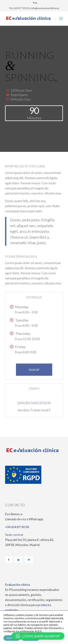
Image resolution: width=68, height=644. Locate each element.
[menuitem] (35, 3)
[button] (37, 636)
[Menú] (61, 18)
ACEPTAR (11, 638)
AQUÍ (38, 631)
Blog (35, 2)
